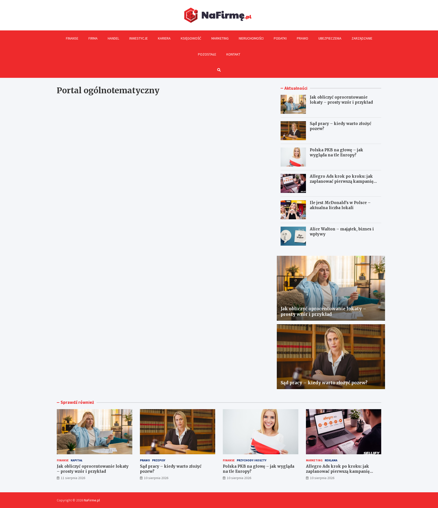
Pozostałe (207, 54)
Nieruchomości (251, 38)
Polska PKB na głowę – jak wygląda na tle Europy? (336, 152)
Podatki (280, 38)
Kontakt (233, 54)
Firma (93, 38)
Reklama (331, 460)
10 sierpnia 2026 (156, 478)
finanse (63, 460)
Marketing (220, 38)
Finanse (72, 38)
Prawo (302, 38)
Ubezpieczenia (329, 38)
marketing (314, 460)
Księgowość (191, 38)
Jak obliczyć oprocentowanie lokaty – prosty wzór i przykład (341, 100)
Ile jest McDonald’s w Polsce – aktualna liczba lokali (340, 205)
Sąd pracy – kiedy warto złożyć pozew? (324, 383)
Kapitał (76, 460)
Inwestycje (138, 38)
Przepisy (158, 460)
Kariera (164, 38)
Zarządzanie (362, 38)
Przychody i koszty (251, 460)
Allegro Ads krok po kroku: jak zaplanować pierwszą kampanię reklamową (341, 181)
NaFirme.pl (92, 500)
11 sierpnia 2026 (73, 478)
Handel (113, 38)
